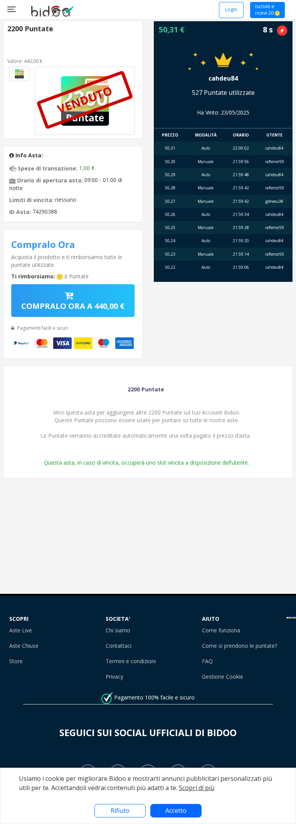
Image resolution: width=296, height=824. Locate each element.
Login (231, 9)
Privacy (114, 676)
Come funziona (221, 630)
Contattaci (118, 645)
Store (16, 661)
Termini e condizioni (131, 661)
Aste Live (20, 630)
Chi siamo (118, 630)
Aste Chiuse (24, 645)
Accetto (176, 810)
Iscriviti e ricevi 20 (265, 10)
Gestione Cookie (222, 676)
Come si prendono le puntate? (239, 645)
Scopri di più (196, 788)
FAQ (207, 661)
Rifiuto (120, 810)
